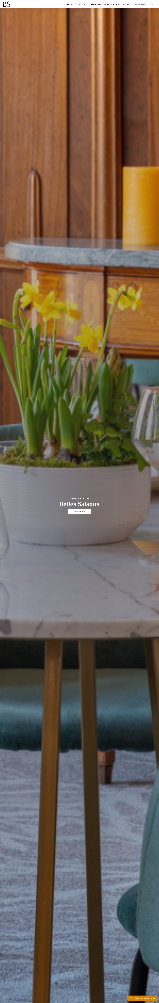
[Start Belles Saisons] (6, 4)
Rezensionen (95, 4)
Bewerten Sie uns (111, 4)
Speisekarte (69, 4)
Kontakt (126, 4)
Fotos (82, 4)
